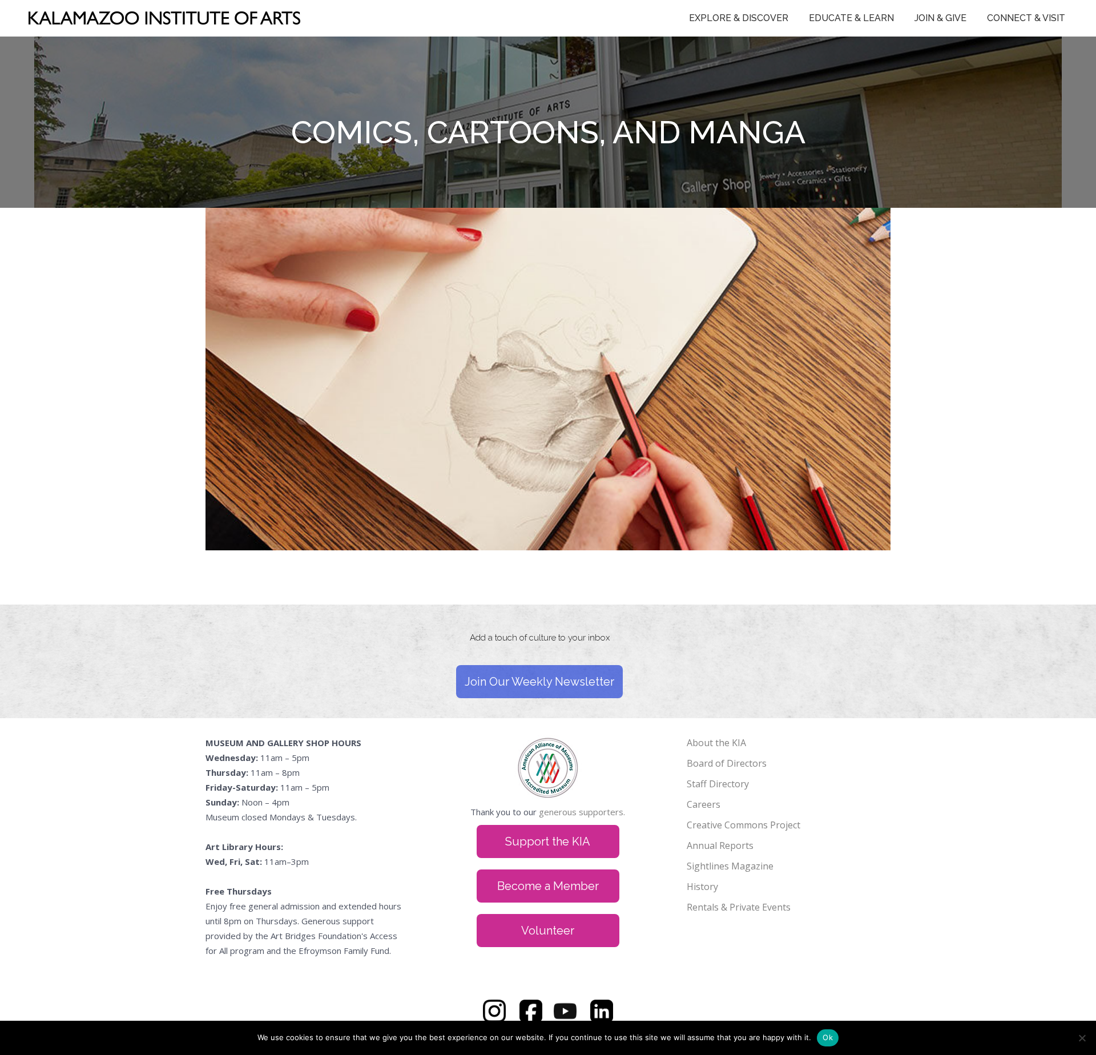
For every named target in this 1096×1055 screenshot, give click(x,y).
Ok (828, 1037)
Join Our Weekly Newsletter (539, 681)
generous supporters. (582, 812)
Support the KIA (547, 841)
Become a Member (548, 886)
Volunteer (547, 930)
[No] (1081, 1038)
